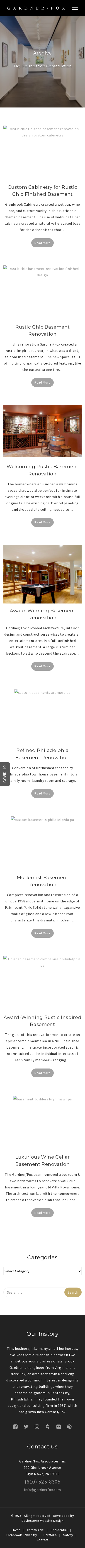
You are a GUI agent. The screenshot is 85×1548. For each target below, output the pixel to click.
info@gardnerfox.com (42, 1489)
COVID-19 (5, 774)
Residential (59, 1530)
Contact (42, 1540)
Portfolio (50, 1535)
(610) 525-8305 (43, 1481)
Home (16, 1530)
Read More (42, 243)
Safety (68, 1535)
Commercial (35, 1530)
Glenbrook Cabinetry (21, 1535)
